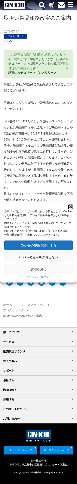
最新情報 (8, 380)
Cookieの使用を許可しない (38, 257)
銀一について (11, 332)
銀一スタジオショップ (56, 450)
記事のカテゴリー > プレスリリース (32, 72)
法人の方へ (10, 361)
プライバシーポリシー (38, 276)
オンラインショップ (20, 450)
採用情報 (8, 399)
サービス (8, 341)
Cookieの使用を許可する (38, 245)
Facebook (9, 389)
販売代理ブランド (14, 351)
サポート (8, 370)
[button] (70, 207)
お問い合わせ (11, 418)
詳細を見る (39, 269)
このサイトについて (15, 409)
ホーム (7, 304)
